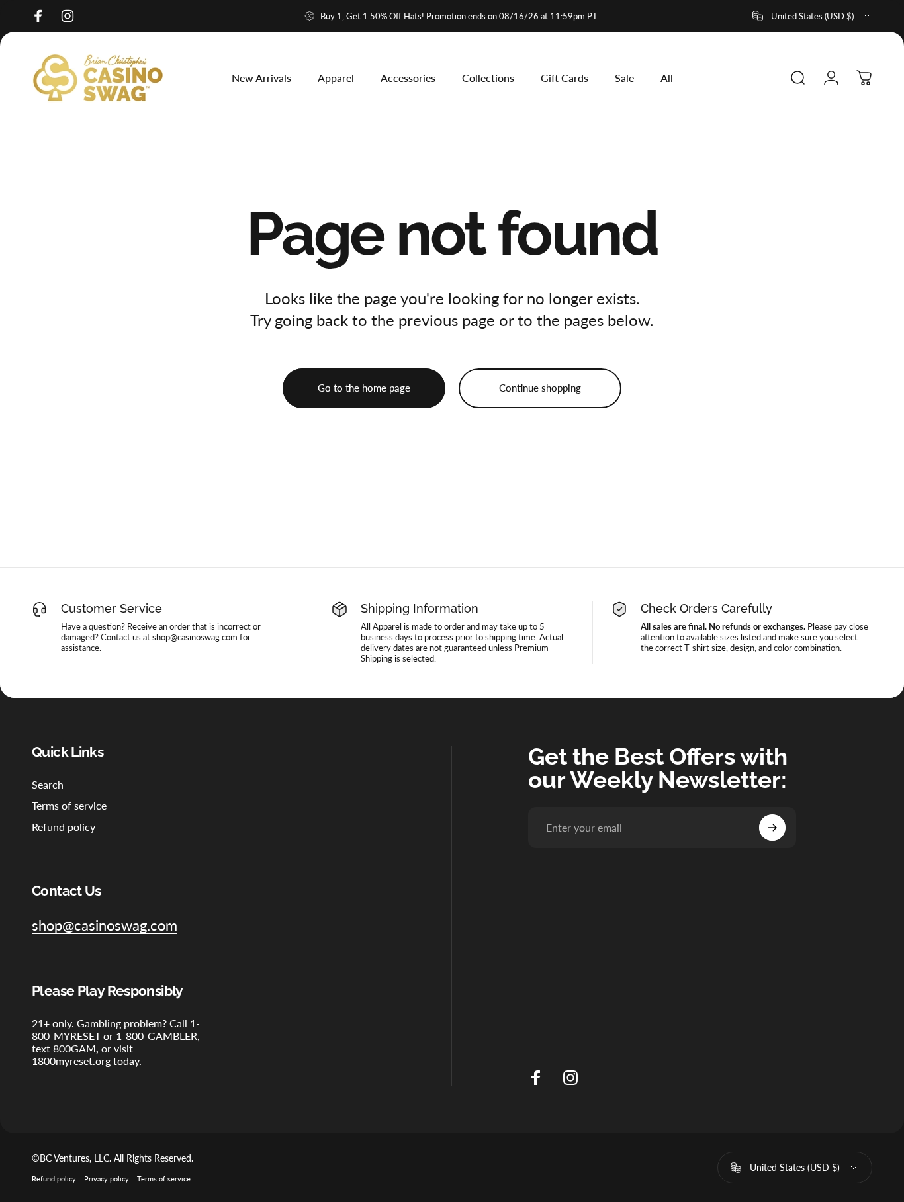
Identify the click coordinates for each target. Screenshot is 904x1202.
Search (48, 784)
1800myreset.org (71, 1060)
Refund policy (63, 827)
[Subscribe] (772, 827)
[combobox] (812, 16)
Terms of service (69, 805)
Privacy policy (106, 1178)
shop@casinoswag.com (195, 637)
